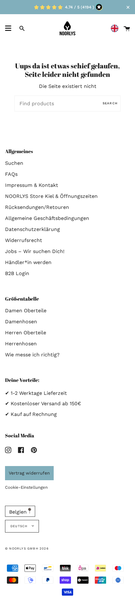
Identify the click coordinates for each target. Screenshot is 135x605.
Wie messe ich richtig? (32, 355)
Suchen (14, 163)
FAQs (11, 174)
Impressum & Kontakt (31, 185)
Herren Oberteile (25, 333)
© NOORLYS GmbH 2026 (27, 548)
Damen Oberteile (25, 311)
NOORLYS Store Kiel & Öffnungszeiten (51, 196)
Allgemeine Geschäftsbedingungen (47, 218)
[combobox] (116, 28)
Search (110, 103)
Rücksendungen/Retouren (37, 207)
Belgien (18, 512)
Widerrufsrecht (23, 240)
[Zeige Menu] (8, 28)
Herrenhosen (21, 344)
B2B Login (17, 273)
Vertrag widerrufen (29, 472)
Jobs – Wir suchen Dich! (34, 251)
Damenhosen (21, 322)
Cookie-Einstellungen (26, 487)
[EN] (116, 28)
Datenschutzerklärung (32, 229)
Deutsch (19, 526)
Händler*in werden (28, 262)
